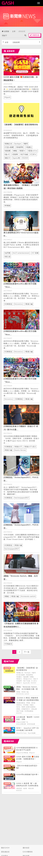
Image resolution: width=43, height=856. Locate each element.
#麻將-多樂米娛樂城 (28, 707)
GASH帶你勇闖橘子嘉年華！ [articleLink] (27, 774)
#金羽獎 (7, 253)
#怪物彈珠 (20, 147)
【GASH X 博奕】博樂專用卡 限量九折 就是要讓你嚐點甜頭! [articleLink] (27, 700)
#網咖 (15, 151)
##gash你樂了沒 (22, 722)
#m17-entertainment (21, 253)
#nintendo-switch (28, 596)
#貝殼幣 (15, 154)
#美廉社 (29, 147)
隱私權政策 (5, 852)
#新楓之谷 (8, 144)
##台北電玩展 (21, 724)
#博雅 (28, 703)
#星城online (32, 151)
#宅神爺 (26, 705)
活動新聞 (16, 42)
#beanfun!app (21, 733)
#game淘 (16, 158)
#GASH (25, 158)
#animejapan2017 (21, 498)
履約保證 (26, 848)
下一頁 (26, 652)
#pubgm (17, 144)
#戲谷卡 (7, 158)
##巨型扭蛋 (31, 724)
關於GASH (5, 848)
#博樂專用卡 (26, 709)
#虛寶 (25, 788)
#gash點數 (32, 733)
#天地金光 (8, 644)
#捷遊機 (7, 151)
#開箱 (6, 596)
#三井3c (33, 154)
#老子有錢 (24, 154)
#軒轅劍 (7, 205)
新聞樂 (6, 31)
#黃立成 (7, 257)
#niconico (18, 304)
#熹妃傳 (31, 788)
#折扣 (18, 707)
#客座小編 (29, 304)
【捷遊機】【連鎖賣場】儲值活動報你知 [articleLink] (21, 125)
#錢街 (32, 705)
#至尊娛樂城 (28, 711)
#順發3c (22, 151)
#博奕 (18, 709)
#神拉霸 (34, 709)
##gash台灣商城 (22, 753)
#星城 (33, 703)
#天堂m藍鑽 (9, 147)
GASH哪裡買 (28, 852)
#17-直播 (35, 253)
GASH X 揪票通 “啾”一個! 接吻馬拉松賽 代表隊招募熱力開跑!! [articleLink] (27, 786)
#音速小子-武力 (30, 447)
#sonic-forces (20, 450)
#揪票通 (19, 788)
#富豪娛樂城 (20, 703)
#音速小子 (18, 447)
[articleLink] (21, 65)
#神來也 (19, 705)
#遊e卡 (7, 154)
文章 (14, 31)
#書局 (25, 144)
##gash (7, 97)
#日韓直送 (8, 304)
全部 (6, 42)
